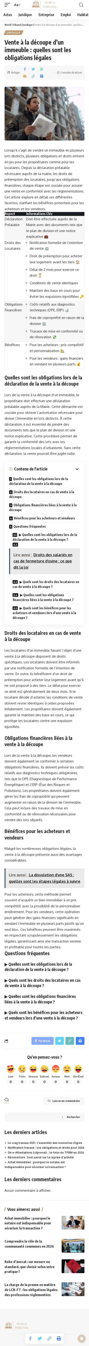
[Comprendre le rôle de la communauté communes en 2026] (73, 1246)
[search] (81, 5)
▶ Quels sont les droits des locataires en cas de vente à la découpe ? (46, 584)
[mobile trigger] (8, 5)
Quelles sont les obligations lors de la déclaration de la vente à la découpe (38, 481)
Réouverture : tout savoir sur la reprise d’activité (41, 1157)
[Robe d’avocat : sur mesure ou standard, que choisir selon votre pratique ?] (73, 1266)
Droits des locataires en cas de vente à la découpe (41, 494)
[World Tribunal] (44, 5)
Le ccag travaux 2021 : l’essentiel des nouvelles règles (45, 1143)
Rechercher (73, 1116)
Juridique (13, 32)
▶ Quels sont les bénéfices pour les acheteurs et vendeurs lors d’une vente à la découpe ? (44, 613)
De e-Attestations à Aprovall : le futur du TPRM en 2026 (46, 1152)
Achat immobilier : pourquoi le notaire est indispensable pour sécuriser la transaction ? (28, 1223)
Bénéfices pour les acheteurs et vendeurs (44, 518)
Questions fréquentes (29, 526)
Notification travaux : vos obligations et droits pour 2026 (46, 1147)
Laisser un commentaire (66, 1100)
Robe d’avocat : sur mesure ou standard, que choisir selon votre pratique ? (30, 1267)
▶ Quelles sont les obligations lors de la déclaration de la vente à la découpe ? (45, 537)
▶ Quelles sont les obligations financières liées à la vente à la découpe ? (43, 597)
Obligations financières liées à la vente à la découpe (43, 507)
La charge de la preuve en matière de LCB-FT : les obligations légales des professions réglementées (31, 1290)
